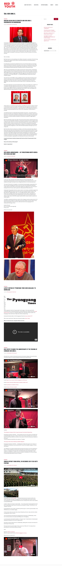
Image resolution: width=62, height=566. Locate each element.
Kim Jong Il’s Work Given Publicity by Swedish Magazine (14, 441)
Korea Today (27, 318)
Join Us (56, 4)
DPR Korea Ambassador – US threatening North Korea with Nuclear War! (20, 153)
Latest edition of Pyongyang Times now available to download (20, 289)
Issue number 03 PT (28, 316)
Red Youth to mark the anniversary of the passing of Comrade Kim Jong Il (20, 350)
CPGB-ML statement (11, 531)
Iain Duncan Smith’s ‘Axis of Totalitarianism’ (48, 28)
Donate (51, 4)
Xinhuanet (14, 498)
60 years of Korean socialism (11, 387)
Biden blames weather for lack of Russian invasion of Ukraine (49, 34)
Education (36, 4)
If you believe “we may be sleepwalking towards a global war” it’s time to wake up (49, 36)
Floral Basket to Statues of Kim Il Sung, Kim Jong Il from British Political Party (18, 432)
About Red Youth (27, 4)
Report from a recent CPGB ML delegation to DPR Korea (16, 380)
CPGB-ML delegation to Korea (21, 533)
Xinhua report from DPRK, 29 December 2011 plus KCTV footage (21, 462)
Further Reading (44, 4)
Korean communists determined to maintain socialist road (16, 382)
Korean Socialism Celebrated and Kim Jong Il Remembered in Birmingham (17, 21)
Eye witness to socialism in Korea (12, 384)
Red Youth (15, 24)
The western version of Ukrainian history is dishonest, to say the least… (50, 31)
